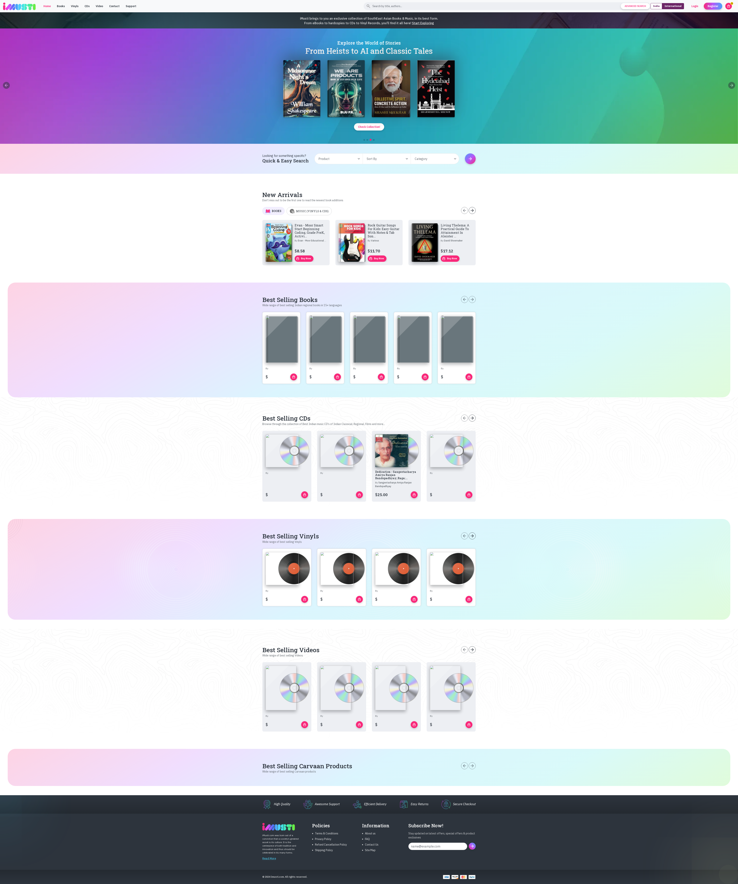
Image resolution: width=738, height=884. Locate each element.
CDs (87, 6)
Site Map (370, 850)
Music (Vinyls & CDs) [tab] (312, 211)
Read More (269, 858)
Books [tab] (276, 211)
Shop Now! (273, 103)
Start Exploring (423, 23)
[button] (364, 140)
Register (713, 6)
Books (61, 6)
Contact (114, 6)
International (673, 6)
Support (131, 6)
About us (370, 833)
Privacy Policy (323, 839)
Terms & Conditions (326, 833)
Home (47, 6)
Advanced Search (635, 6)
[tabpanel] (369, 242)
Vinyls (74, 6)
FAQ (367, 839)
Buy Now (303, 258)
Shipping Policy (324, 850)
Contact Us (371, 844)
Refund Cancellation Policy (331, 844)
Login (694, 6)
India (656, 6)
